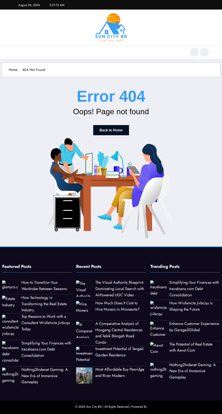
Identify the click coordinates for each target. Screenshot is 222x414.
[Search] (194, 52)
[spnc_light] (204, 52)
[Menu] (16, 52)
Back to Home (111, 130)
